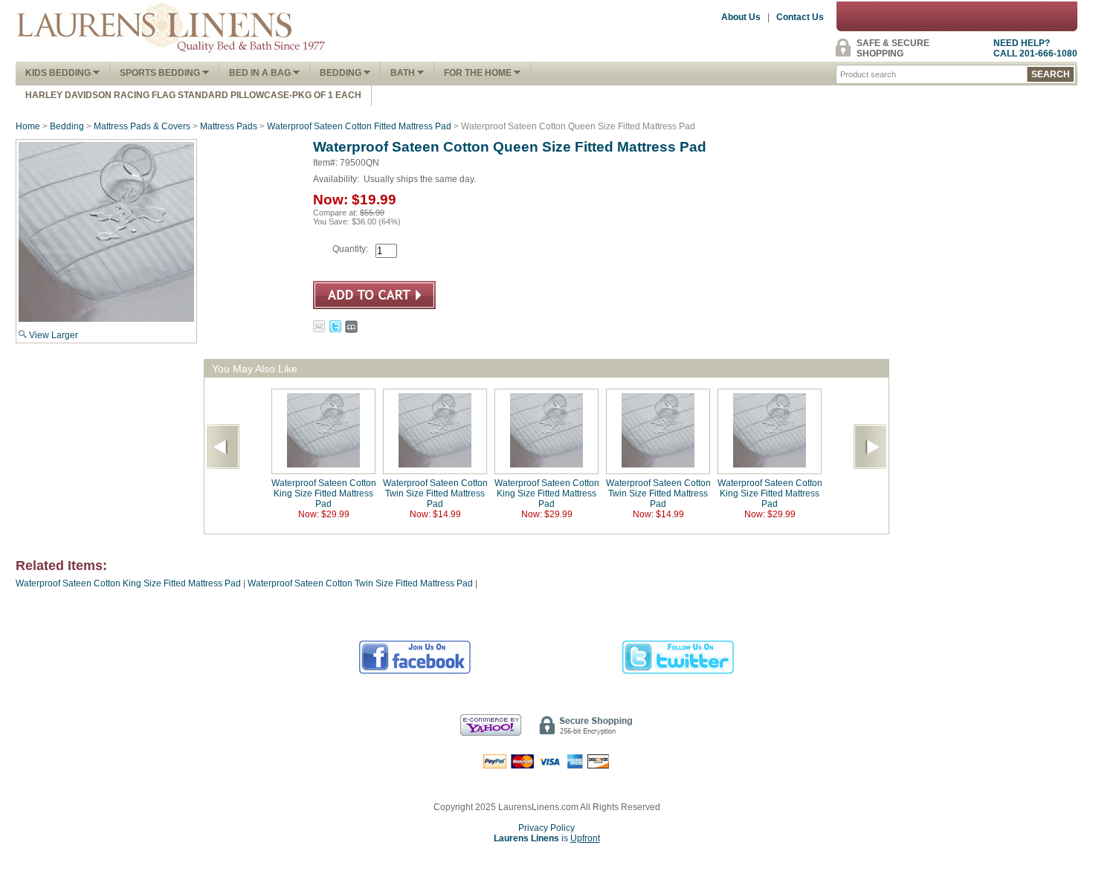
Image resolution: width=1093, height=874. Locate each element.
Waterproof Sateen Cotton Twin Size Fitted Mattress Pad (435, 493)
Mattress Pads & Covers (142, 126)
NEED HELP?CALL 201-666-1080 (1035, 48)
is (547, 838)
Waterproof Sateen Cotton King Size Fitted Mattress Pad (323, 493)
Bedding (342, 73)
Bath (403, 73)
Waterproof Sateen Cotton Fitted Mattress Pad (359, 126)
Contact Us (800, 17)
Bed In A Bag (261, 73)
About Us (741, 17)
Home (28, 126)
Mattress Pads (228, 126)
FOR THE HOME (479, 73)
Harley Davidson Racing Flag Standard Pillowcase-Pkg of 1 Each (193, 95)
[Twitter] (678, 672)
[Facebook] (415, 672)
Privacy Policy (546, 828)
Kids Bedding (59, 73)
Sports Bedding (161, 73)
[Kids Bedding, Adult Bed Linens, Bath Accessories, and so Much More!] (172, 56)
